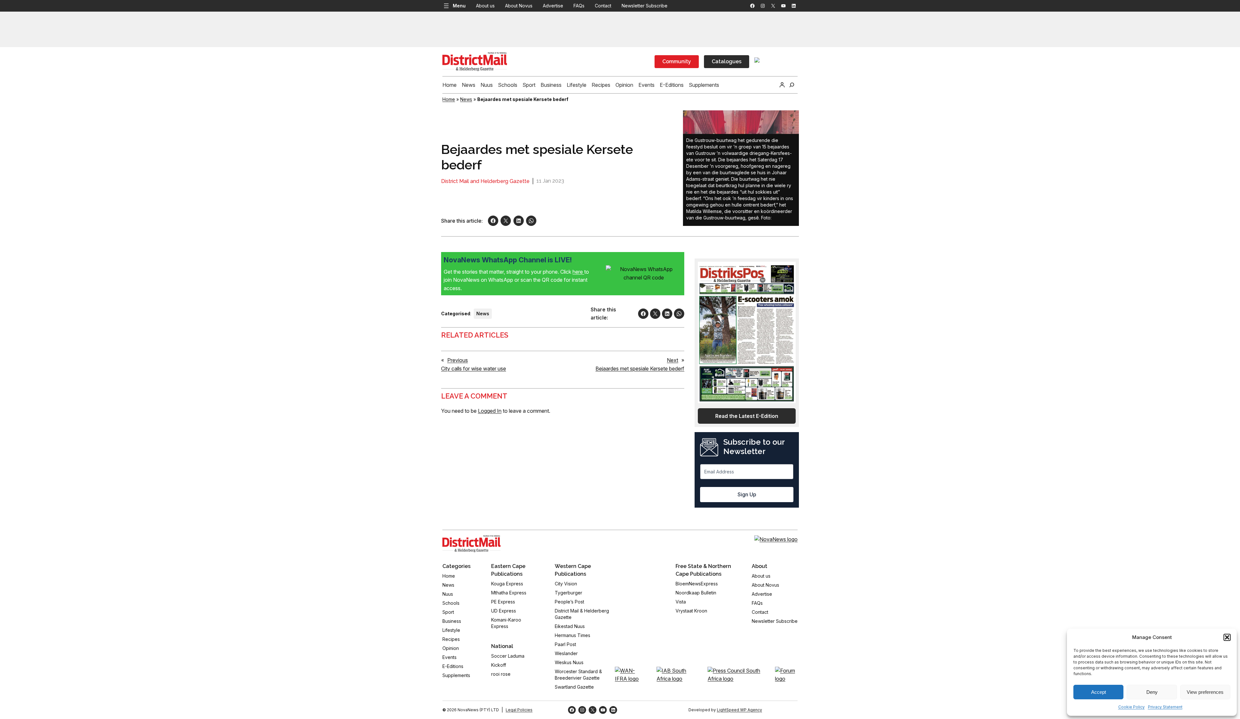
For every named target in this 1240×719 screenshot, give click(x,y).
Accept (1098, 692)
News (466, 99)
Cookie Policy (1131, 706)
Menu (459, 5)
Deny (1152, 692)
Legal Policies (519, 709)
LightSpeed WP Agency (739, 709)
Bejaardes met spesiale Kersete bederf (639, 368)
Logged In (489, 411)
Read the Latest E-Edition (746, 416)
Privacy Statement (1165, 706)
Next (672, 360)
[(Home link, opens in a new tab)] (471, 543)
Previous (457, 360)
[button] (1227, 637)
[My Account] (782, 85)
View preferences (1205, 692)
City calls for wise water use (473, 368)
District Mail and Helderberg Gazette (485, 181)
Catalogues (726, 61)
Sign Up (747, 494)
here (578, 271)
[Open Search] (792, 85)
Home (448, 99)
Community (676, 61)
